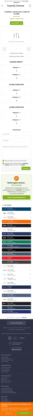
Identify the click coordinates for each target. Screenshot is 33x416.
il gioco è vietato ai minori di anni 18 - (16, 1)
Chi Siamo (5, 327)
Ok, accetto (24, 413)
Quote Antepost (5, 400)
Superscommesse (10, 317)
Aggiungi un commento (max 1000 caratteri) (15, 146)
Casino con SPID (5, 369)
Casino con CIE (4, 371)
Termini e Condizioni (18, 327)
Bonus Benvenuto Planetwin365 (8, 392)
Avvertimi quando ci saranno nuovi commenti (15, 160)
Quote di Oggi (4, 357)
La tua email (6, 134)
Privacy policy (27, 327)
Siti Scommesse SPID (6, 367)
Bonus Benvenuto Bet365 (7, 391)
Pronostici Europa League (7, 360)
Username (5, 140)
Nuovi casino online (5, 382)
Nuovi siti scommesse (6, 380)
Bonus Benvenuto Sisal (6, 389)
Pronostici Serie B (5, 358)
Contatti (10, 327)
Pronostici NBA (4, 361)
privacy (23, 164)
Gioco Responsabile (20, 329)
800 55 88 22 (16, 349)
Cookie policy (11, 329)
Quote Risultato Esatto (6, 401)
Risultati (18, 317)
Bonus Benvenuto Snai (6, 388)
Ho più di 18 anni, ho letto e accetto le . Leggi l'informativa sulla (16, 164)
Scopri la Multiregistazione (17, 197)
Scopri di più (8, 413)
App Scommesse (5, 378)
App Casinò (4, 379)
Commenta (26, 168)
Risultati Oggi (4, 398)
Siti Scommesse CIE (5, 370)
